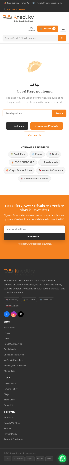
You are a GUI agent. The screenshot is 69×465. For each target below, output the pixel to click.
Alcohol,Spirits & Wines (15, 365)
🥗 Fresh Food (18, 154)
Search (59, 113)
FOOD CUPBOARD (13, 344)
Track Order (9, 399)
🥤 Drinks (54, 154)
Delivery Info (10, 383)
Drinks (7, 338)
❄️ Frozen (37, 154)
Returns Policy (10, 389)
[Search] (62, 38)
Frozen (7, 333)
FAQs (6, 394)
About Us (8, 417)
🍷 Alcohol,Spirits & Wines (34, 178)
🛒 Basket (47, 28)
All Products (10, 371)
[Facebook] (7, 314)
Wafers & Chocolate (13, 360)
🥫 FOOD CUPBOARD (22, 162)
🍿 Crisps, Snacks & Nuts (19, 170)
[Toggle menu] (63, 29)
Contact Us (34, 135)
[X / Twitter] (21, 314)
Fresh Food (9, 327)
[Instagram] (14, 314)
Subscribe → (34, 236)
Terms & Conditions (13, 439)
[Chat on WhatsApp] (62, 458)
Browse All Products (47, 126)
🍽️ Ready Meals (49, 162)
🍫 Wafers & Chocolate (51, 170)
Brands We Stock (12, 423)
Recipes (7, 428)
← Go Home (17, 126)
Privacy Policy (10, 434)
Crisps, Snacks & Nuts (14, 354)
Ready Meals (10, 349)
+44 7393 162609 (16, 9)
